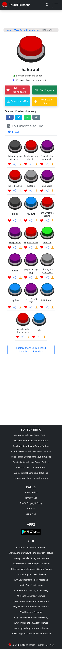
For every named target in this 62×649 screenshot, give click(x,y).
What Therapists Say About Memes (31, 622)
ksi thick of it (47, 300)
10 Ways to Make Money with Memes (31, 558)
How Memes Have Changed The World (31, 563)
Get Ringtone (46, 90)
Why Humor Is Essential (31, 612)
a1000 (15, 270)
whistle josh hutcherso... (23, 330)
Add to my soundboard (19, 90)
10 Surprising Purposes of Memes (31, 574)
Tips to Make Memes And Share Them (31, 601)
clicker (15, 213)
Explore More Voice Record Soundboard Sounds (31, 349)
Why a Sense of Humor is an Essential (31, 606)
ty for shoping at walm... (15, 158)
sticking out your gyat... (47, 271)
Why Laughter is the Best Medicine (31, 579)
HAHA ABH (47, 30)
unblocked (47, 185)
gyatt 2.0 (31, 185)
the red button (15, 185)
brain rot (47, 242)
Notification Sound (47, 101)
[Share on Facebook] (10, 117)
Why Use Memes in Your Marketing (31, 617)
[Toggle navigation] (56, 5)
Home (8, 30)
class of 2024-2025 (31, 301)
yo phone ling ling (31, 271)
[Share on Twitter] (18, 117)
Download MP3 (19, 101)
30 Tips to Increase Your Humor (31, 547)
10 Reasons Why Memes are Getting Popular (31, 569)
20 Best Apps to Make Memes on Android (31, 633)
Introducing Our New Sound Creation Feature (31, 552)
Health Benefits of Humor (31, 585)
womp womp (15, 242)
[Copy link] (36, 117)
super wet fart (31, 242)
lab (39, 330)
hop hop (15, 300)
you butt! (31, 213)
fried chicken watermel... (47, 158)
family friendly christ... (31, 158)
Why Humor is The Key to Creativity (31, 590)
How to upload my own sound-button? (31, 628)
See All (15, 131)
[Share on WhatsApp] (27, 117)
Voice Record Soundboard (26, 30)
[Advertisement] (31, 18)
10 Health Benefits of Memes (31, 595)
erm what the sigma (47, 214)
